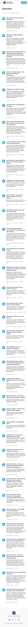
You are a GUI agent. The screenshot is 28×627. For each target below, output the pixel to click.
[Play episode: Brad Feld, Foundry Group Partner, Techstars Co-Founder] (3, 450)
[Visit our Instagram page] (12, 619)
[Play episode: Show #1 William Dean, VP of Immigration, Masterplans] (3, 347)
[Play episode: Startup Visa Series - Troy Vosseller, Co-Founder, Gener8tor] (3, 510)
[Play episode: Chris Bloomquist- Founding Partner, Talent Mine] (3, 105)
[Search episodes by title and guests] (4, 13)
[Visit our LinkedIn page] (9, 619)
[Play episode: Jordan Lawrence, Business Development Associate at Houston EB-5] (3, 379)
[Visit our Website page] (18, 619)
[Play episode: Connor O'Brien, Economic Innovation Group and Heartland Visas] (3, 142)
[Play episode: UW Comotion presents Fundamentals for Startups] (3, 573)
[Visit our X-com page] (15, 619)
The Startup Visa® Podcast (10, 2)
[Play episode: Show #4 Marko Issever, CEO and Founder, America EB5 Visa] (3, 304)
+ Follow (24, 2)
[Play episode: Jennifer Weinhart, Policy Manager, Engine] (3, 422)
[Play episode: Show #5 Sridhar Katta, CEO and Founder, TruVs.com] (3, 288)
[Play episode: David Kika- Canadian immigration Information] (3, 35)
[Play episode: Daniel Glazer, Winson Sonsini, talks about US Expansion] (3, 210)
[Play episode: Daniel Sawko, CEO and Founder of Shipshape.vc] (3, 18)
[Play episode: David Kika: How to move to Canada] (3, 90)
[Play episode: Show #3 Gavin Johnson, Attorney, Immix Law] (3, 317)
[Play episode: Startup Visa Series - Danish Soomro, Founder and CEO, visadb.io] (3, 409)
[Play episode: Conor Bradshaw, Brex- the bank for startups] (3, 249)
